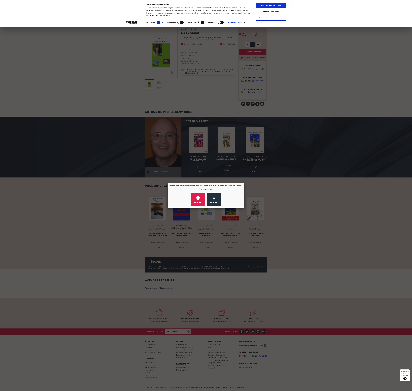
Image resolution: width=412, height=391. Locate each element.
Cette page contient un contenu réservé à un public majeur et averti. (206, 186)
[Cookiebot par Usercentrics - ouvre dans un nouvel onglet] (131, 22)
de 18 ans (198, 198)
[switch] (180, 22)
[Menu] (408, 370)
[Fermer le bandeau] (291, 3)
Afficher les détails (235, 22)
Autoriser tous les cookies (271, 5)
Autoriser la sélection (271, 12)
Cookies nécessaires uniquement (271, 18)
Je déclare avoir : (206, 189)
